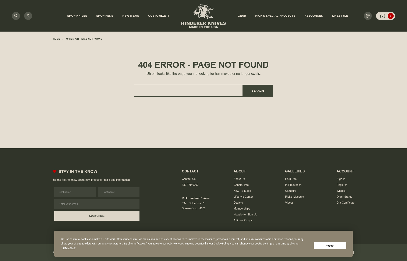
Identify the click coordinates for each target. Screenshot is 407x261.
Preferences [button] (68, 248)
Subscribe (97, 215)
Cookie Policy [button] (221, 243)
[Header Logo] (203, 15)
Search (258, 90)
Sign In (341, 178)
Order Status (344, 196)
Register (342, 184)
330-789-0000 (190, 184)
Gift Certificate (345, 202)
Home (56, 38)
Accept (330, 245)
